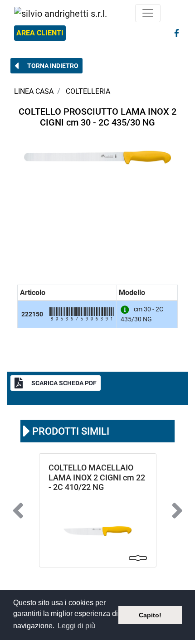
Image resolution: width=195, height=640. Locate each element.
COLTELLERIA (88, 91)
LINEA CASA (34, 91)
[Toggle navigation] (148, 13)
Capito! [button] (150, 615)
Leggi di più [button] (76, 626)
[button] (46, 65)
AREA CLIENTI (39, 33)
